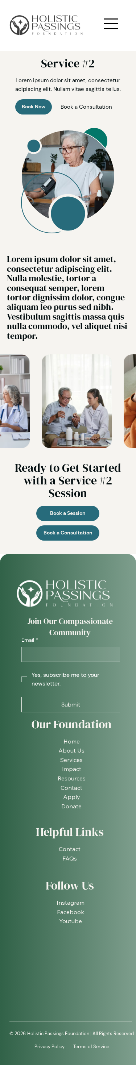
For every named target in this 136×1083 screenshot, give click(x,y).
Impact (71, 768)
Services (71, 759)
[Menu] (111, 24)
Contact (71, 787)
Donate (71, 806)
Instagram (71, 902)
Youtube (70, 921)
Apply (71, 796)
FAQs (69, 858)
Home (71, 741)
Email (29, 640)
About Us (71, 750)
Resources (72, 778)
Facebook (70, 912)
